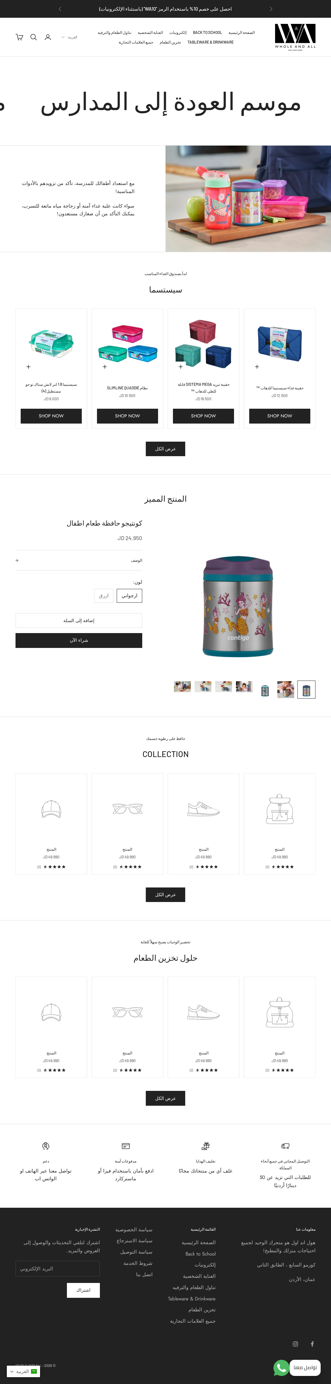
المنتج (279, 849)
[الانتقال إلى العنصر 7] (182, 687)
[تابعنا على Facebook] (312, 1344)
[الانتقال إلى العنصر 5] (224, 687)
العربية (72, 37)
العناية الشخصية (150, 32)
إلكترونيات (178, 32)
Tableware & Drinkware (210, 42)
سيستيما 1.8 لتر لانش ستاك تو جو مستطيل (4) (51, 387)
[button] (23, 1371)
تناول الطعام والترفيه (114, 32)
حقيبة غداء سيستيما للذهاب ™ (280, 387)
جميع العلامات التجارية (136, 42)
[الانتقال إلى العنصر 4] (244, 687)
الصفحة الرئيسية (242, 32)
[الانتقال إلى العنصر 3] (265, 690)
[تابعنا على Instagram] (295, 1344)
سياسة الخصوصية (134, 1229)
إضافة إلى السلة (78, 620)
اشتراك (83, 1290)
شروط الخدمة (138, 1263)
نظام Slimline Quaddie (127, 387)
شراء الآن (79, 640)
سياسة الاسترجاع (135, 1240)
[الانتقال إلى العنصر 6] (203, 687)
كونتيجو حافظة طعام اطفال (104, 523)
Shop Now (279, 416)
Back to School (207, 32)
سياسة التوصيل (136, 1252)
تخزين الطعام (170, 42)
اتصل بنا (144, 1274)
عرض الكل (165, 449)
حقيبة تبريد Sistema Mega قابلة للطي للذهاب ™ (204, 387)
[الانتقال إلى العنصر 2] (286, 690)
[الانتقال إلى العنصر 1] (306, 690)
